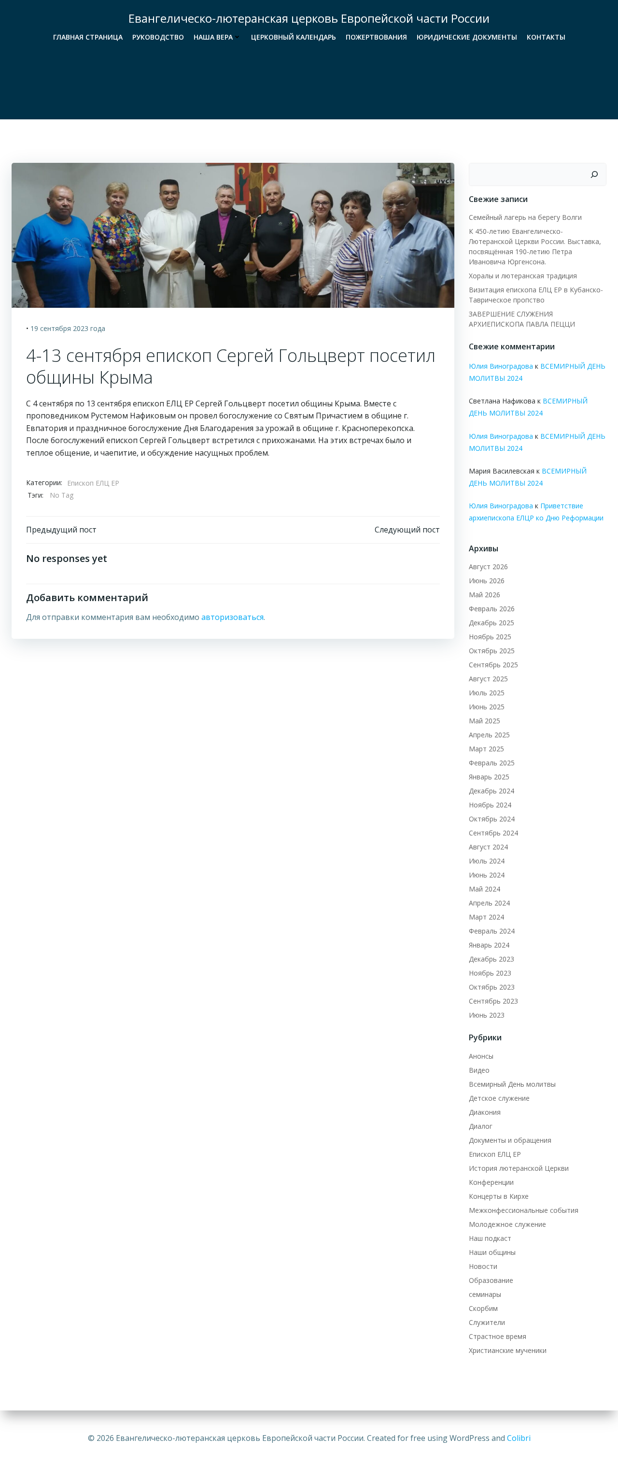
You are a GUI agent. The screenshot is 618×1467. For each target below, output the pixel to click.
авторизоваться (232, 617)
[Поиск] (594, 174)
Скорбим (483, 1308)
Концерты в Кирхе (499, 1196)
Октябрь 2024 (492, 818)
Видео (479, 1070)
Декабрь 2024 (491, 790)
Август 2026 (488, 566)
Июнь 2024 (487, 874)
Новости (483, 1266)
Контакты (546, 37)
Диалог (480, 1126)
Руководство (158, 37)
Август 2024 (488, 846)
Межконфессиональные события (523, 1210)
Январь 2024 (489, 944)
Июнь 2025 (487, 706)
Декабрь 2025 (491, 622)
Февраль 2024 (492, 930)
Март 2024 (486, 916)
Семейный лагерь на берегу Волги (525, 217)
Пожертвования (376, 37)
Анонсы (481, 1056)
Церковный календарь (293, 37)
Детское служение (499, 1098)
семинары (485, 1294)
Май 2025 (484, 720)
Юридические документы (467, 37)
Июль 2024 (487, 860)
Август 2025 (488, 678)
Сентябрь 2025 (493, 664)
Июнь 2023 (487, 1015)
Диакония (485, 1112)
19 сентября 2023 (59, 328)
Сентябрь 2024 (493, 832)
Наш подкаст (490, 1238)
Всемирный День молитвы (512, 1084)
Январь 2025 (489, 776)
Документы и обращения (510, 1140)
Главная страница (88, 37)
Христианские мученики (508, 1350)
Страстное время (497, 1336)
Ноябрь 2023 (490, 973)
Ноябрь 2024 (490, 804)
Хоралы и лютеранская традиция (523, 275)
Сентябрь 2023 (493, 1001)
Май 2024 (484, 888)
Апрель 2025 (489, 734)
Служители (487, 1322)
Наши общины (492, 1252)
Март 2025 (486, 748)
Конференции (491, 1182)
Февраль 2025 (492, 762)
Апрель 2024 (489, 902)
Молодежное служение (507, 1224)
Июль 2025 (487, 692)
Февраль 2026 (492, 608)
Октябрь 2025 (492, 650)
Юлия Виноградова (501, 366)
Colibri (519, 1438)
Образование (491, 1280)
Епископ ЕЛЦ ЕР (93, 483)
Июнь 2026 (487, 580)
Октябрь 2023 (492, 987)
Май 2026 (484, 594)
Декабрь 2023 (491, 959)
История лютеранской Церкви (519, 1168)
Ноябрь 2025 (490, 636)
